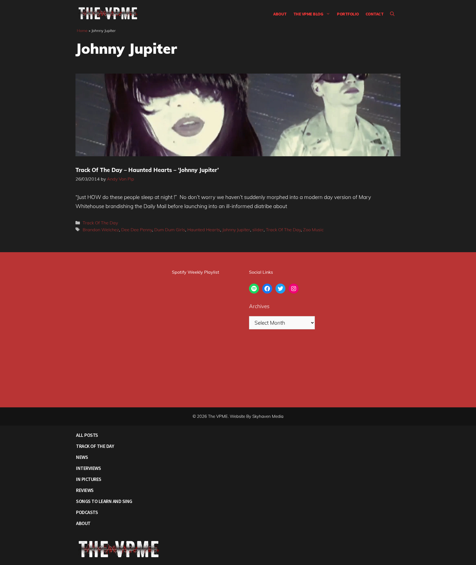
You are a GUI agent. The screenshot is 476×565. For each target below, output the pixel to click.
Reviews (85, 490)
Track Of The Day (100, 222)
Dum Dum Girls (169, 229)
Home (82, 30)
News (82, 457)
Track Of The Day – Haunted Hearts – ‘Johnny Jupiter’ (147, 169)
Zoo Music (313, 229)
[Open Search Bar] (392, 14)
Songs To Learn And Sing (104, 501)
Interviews (88, 468)
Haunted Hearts (203, 229)
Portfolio (348, 14)
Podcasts (87, 512)
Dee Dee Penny (136, 229)
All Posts (87, 435)
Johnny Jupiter (236, 229)
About (280, 14)
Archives (259, 306)
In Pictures (88, 479)
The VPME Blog (308, 14)
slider (258, 229)
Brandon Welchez (101, 229)
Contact (375, 14)
